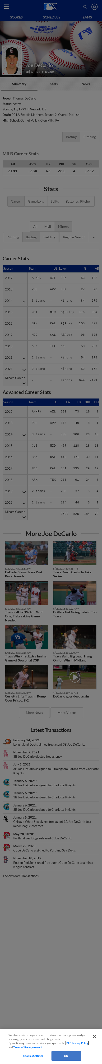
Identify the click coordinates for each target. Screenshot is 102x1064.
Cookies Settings (33, 1055)
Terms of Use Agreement (27, 1047)
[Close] (94, 1036)
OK (66, 1055)
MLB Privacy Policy (77, 1043)
